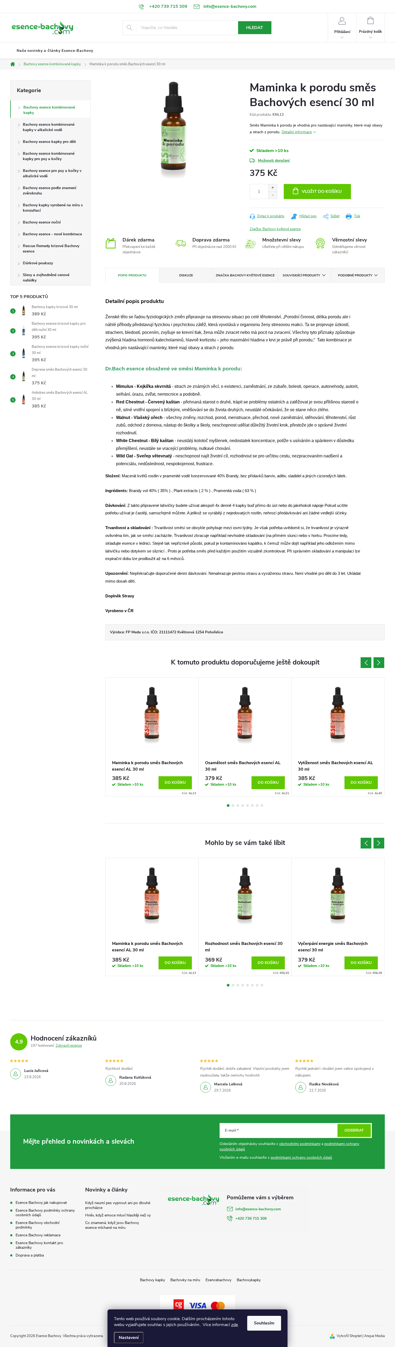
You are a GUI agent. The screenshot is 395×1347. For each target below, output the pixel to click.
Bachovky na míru (185, 1280)
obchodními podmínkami (299, 1143)
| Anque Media (373, 1336)
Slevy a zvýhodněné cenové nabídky (46, 277)
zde (234, 1325)
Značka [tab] (245, 275)
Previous (366, 662)
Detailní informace (297, 132)
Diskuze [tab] (186, 275)
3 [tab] (237, 805)
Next (379, 662)
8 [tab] (262, 805)
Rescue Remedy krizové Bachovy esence (51, 248)
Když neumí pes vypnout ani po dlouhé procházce (117, 1205)
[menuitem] (55, 50)
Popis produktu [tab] (132, 275)
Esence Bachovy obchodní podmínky (37, 1225)
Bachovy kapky (152, 1280)
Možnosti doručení (274, 160)
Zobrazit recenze (69, 1045)
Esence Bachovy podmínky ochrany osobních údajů (45, 1213)
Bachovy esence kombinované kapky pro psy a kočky (48, 156)
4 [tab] (242, 805)
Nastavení (129, 1338)
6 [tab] (252, 805)
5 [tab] (247, 805)
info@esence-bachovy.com (258, 1209)
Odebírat (354, 1130)
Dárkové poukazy (38, 263)
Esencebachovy (218, 1280)
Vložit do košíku (322, 191)
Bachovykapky (249, 1280)
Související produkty (301, 275)
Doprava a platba (30, 1255)
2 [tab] (233, 805)
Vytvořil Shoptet (349, 1336)
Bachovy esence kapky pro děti (49, 141)
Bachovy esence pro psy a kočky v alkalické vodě (52, 173)
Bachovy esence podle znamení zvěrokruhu (49, 190)
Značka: (275, 229)
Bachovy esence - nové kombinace (52, 234)
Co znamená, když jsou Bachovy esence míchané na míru (112, 1225)
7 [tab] (257, 805)
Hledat (254, 28)
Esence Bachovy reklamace (38, 1235)
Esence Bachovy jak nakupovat (41, 1202)
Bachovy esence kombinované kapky (49, 110)
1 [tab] (228, 805)
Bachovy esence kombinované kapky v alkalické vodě (48, 127)
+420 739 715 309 (251, 1218)
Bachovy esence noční (42, 222)
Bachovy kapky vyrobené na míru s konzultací (53, 208)
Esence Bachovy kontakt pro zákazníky (39, 1245)
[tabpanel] (152, 737)
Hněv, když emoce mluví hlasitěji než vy (118, 1215)
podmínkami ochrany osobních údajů (301, 1157)
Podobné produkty (355, 275)
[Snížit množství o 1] (272, 195)
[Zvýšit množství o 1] (272, 188)
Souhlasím (264, 1323)
